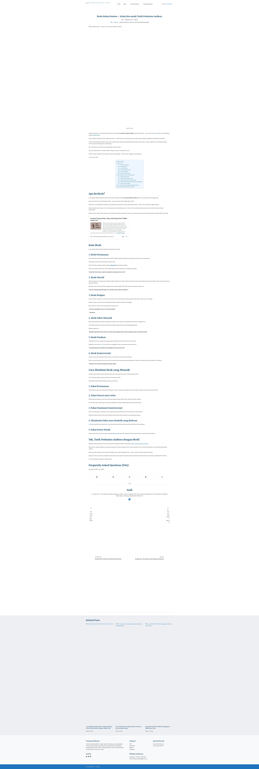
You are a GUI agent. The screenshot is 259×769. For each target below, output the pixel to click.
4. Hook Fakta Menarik (124, 169)
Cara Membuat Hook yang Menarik (125, 175)
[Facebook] (129, 477)
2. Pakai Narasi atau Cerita (125, 178)
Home (118, 4)
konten (102, 344)
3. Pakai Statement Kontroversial (127, 180)
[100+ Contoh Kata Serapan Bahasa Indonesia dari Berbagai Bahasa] (129, 673)
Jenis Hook (119, 163)
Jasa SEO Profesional (158, 744)
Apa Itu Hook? (120, 161)
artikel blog (155, 133)
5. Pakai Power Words (124, 183)
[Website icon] (129, 499)
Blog (125, 4)
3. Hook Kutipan (123, 168)
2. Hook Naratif (122, 166)
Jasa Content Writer (158, 745)
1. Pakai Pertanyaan (123, 176)
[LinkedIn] (113, 477)
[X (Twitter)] (146, 477)
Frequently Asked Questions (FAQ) (125, 186)
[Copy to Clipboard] (162, 477)
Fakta (90, 424)
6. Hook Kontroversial (124, 173)
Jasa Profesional (134, 4)
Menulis (136, 19)
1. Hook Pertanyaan (123, 164)
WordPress (132, 745)
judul (126, 208)
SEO (131, 744)
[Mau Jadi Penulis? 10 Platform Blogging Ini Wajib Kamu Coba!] (159, 673)
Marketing (132, 749)
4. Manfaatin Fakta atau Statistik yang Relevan (130, 181)
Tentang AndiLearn (148, 4)
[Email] (86, 756)
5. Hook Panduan (123, 171)
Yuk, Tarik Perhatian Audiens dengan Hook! (127, 185)
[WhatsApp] (97, 477)
